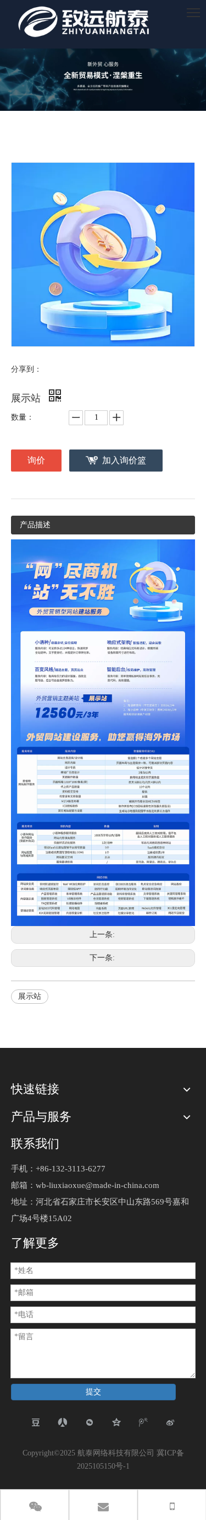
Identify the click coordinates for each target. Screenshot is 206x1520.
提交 (93, 1392)
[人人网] (63, 1423)
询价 (36, 460)
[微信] (90, 1423)
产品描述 (35, 525)
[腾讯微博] (144, 1423)
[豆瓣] (36, 1423)
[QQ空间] (117, 1423)
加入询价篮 (124, 460)
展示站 (29, 996)
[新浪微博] (170, 1423)
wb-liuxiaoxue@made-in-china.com (97, 1185)
